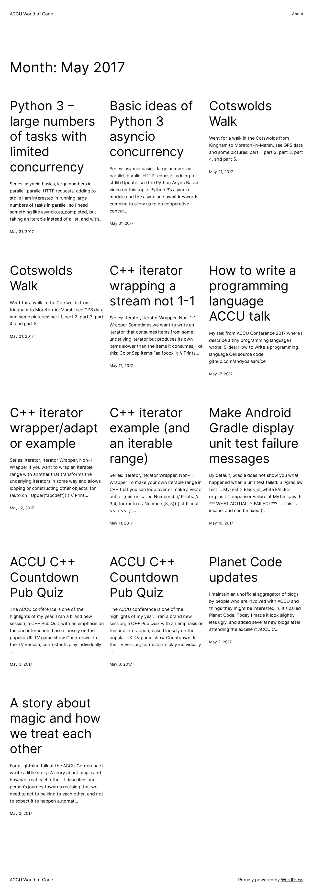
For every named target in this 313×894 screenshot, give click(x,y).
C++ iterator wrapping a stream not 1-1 (152, 286)
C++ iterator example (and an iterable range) (150, 435)
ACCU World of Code (31, 13)
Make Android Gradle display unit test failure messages (253, 435)
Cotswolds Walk (240, 113)
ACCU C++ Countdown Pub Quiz (44, 577)
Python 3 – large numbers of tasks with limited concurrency (52, 136)
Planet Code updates (245, 569)
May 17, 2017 (121, 365)
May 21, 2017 (221, 171)
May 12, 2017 (22, 507)
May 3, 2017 (21, 664)
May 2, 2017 (220, 641)
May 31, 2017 (22, 231)
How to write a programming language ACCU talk (252, 293)
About (297, 13)
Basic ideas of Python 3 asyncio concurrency (151, 128)
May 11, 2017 (121, 523)
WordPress (292, 879)
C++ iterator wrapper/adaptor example (54, 428)
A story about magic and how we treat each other (55, 725)
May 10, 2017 (221, 523)
